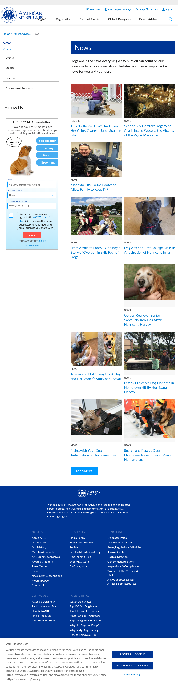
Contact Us (38, 585)
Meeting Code (40, 580)
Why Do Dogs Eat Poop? (84, 625)
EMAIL (10, 180)
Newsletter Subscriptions (47, 575)
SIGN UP (32, 235)
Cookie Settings (132, 674)
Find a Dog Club (41, 615)
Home (6, 33)
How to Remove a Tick (83, 634)
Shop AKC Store (79, 561)
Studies (10, 67)
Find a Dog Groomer (82, 542)
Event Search (96, 9)
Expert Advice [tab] (148, 19)
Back (9, 49)
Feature (10, 78)
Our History (39, 547)
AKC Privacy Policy (32, 245)
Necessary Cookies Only (132, 665)
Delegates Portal (117, 537)
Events (10, 57)
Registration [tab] (63, 19)
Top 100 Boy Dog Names (84, 610)
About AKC (39, 537)
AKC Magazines (79, 566)
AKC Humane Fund (43, 620)
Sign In (169, 9)
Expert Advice (21, 33)
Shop (142, 9)
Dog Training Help (80, 556)
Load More (84, 471)
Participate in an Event (45, 606)
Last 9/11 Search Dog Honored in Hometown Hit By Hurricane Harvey (149, 387)
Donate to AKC (41, 610)
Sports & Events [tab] (89, 19)
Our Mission (39, 542)
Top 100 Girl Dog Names (84, 606)
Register (130, 9)
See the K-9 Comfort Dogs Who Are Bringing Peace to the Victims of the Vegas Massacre (149, 130)
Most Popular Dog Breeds (85, 615)
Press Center (39, 566)
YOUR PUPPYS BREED (15, 191)
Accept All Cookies (132, 654)
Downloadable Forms (120, 542)
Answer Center (116, 552)
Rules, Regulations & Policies (124, 547)
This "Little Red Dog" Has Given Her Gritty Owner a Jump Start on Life (96, 130)
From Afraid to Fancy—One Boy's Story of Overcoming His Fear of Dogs (95, 252)
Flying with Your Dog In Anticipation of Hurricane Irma (93, 452)
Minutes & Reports (43, 552)
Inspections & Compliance (123, 566)
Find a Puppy (114, 9)
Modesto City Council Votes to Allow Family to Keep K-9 (93, 187)
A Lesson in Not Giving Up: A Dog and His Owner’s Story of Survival (96, 376)
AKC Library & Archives (46, 556)
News (127, 120)
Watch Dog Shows (80, 601)
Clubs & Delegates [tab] (119, 19)
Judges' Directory (117, 556)
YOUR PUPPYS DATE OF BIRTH (18, 201)
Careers (36, 570)
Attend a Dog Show (43, 601)
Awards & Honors (42, 561)
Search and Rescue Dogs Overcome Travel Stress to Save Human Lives (147, 455)
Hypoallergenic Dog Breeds (86, 620)
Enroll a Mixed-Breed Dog (85, 552)
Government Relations (19, 88)
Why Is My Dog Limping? (84, 630)
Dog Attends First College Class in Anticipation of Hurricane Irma (149, 250)
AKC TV (154, 9)
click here (42, 240)
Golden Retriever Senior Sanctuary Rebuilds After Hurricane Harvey (143, 319)
